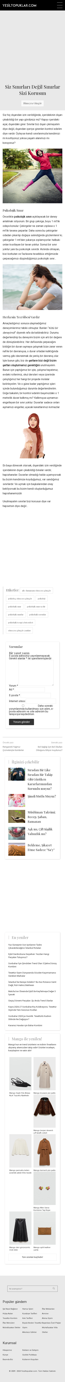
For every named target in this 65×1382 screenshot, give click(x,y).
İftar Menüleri (8, 1323)
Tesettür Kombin (10, 1318)
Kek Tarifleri (27, 1318)
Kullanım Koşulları (30, 1359)
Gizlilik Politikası (29, 1355)
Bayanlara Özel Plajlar (51, 1323)
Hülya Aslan (8, 1314)
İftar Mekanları (48, 1309)
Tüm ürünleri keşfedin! (32, 1257)
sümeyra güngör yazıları (19, 630)
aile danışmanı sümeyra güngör (36, 590)
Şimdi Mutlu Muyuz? (42, 796)
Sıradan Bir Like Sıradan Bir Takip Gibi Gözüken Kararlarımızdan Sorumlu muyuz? (40, 779)
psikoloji (41, 598)
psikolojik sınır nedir (36, 606)
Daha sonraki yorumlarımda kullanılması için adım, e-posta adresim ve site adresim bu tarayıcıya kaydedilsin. (31, 710)
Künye (5, 1355)
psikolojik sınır (14, 606)
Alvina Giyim (47, 1318)
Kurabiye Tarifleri (29, 1314)
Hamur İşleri (27, 1309)
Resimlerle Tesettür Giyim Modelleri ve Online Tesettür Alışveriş (19, 5)
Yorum (13, 685)
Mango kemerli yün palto (45, 1170)
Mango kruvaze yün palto (45, 1093)
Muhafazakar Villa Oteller (50, 1329)
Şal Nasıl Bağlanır (10, 1309)
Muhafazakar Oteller (11, 1327)
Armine (45, 1314)
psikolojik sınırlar (16, 614)
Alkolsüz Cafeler (29, 1332)
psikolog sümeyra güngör (20, 598)
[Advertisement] (32, 46)
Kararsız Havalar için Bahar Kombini (25, 1025)
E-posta (14, 695)
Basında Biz (8, 1359)
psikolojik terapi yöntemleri (20, 622)
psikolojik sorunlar (37, 614)
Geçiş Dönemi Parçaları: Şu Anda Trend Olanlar (30, 1000)
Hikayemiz (7, 1350)
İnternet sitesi (17, 701)
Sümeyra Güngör (32, 103)
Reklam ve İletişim (30, 1350)
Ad (11, 689)
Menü (59, 5)
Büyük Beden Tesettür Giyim (32, 1325)
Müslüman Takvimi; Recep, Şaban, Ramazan (42, 817)
